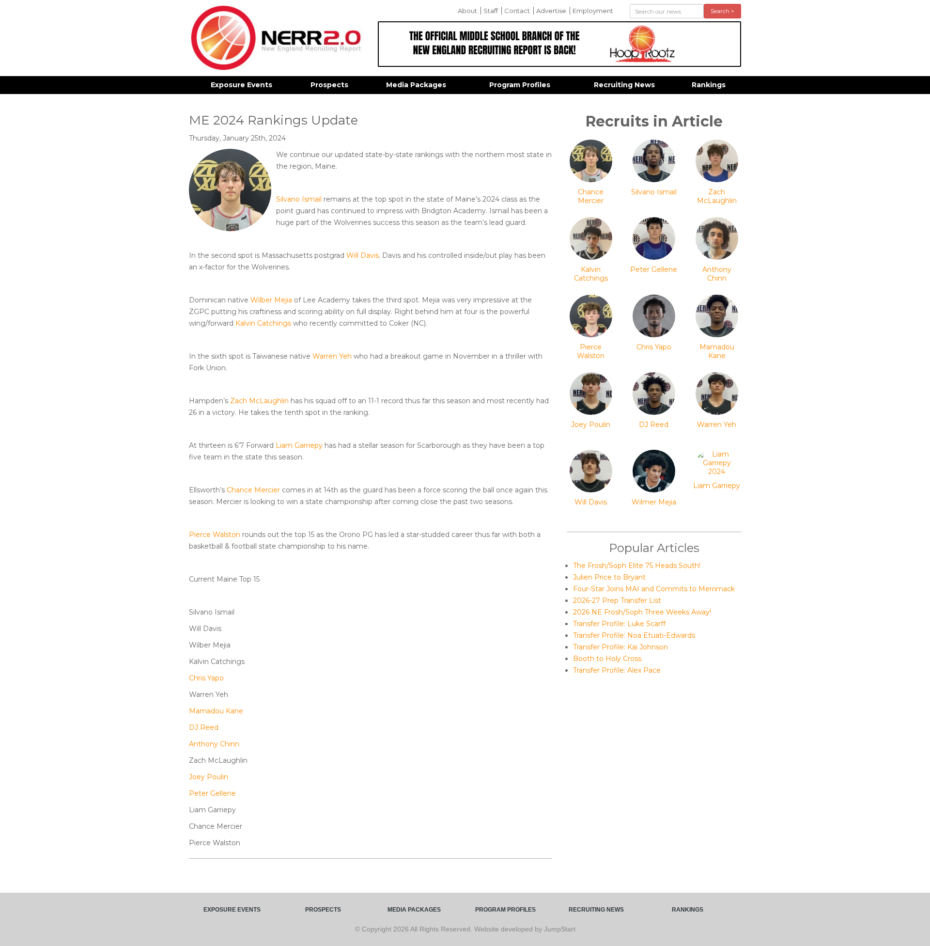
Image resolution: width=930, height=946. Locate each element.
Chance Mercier (253, 490)
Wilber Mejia (271, 300)
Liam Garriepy (299, 445)
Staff (490, 11)
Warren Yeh (332, 356)
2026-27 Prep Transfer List (617, 600)
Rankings (709, 84)
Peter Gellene (212, 793)
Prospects (329, 84)
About (467, 11)
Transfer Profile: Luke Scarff (619, 623)
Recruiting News (624, 84)
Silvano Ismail (299, 199)
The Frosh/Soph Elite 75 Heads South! (636, 565)
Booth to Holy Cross (607, 658)
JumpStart (559, 929)
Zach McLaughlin (259, 400)
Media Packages (416, 84)
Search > (722, 11)
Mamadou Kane (216, 711)
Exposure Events (241, 84)
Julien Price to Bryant (609, 577)
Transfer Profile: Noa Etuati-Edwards (634, 635)
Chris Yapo (206, 678)
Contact (517, 11)
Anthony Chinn (214, 744)
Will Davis (362, 255)
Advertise (551, 11)
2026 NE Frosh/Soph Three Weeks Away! (642, 612)
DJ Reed (203, 727)
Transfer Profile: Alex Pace (617, 670)
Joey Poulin (208, 777)
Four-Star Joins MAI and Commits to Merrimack (654, 588)
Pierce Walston (214, 534)
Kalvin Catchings (263, 323)
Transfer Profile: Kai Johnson (620, 647)
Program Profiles (519, 84)
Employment (593, 11)
